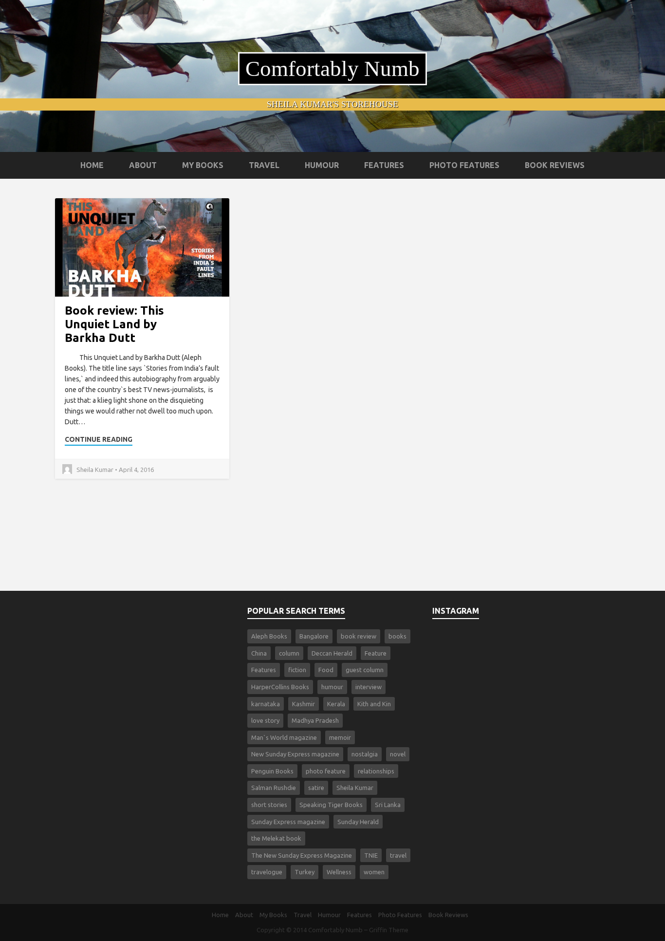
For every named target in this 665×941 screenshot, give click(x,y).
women (374, 871)
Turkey (304, 871)
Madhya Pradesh (315, 720)
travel (398, 855)
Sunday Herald (358, 821)
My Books (202, 165)
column (289, 653)
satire (316, 787)
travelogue (266, 871)
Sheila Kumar (354, 787)
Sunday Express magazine (288, 821)
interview (368, 686)
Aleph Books (269, 636)
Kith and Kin (374, 703)
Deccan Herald (332, 653)
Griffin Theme (388, 929)
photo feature (326, 771)
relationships (376, 771)
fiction (297, 669)
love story (265, 720)
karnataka (265, 703)
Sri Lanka (388, 804)
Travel (264, 165)
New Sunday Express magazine (295, 754)
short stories (269, 804)
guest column (365, 669)
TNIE (371, 855)
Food (325, 669)
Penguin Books (272, 771)
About (143, 165)
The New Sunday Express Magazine (301, 855)
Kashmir (303, 703)
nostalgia (364, 754)
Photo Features (464, 165)
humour (332, 686)
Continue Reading (98, 439)
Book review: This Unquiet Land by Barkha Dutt (114, 324)
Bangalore (314, 636)
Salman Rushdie (273, 787)
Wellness (339, 871)
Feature (376, 653)
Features (384, 165)
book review (358, 636)
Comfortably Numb (332, 68)
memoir (340, 737)
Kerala (336, 703)
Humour (322, 165)
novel (398, 754)
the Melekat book (276, 838)
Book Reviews (555, 165)
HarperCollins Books (280, 686)
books (397, 636)
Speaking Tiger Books (331, 804)
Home (92, 165)
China (259, 653)
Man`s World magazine (284, 737)
